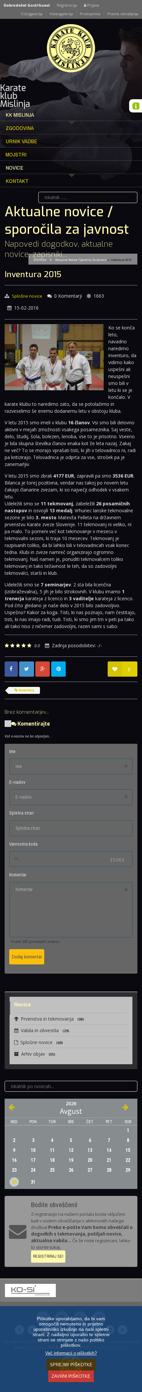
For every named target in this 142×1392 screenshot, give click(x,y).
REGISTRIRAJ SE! (48, 1256)
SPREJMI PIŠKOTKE (71, 1364)
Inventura (26, 690)
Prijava (92, 5)
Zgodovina (20, 128)
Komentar (17, 875)
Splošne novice (27, 296)
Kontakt (17, 181)
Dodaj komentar (27, 956)
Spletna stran (21, 813)
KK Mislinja (20, 114)
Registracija (67, 5)
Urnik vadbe (21, 141)
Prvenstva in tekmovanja (52, 1019)
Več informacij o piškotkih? (71, 1353)
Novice (14, 167)
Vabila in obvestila (45, 1030)
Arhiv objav (38, 1054)
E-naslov (17, 782)
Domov (40, 259)
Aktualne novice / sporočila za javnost (80, 260)
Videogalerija (61, 13)
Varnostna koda (23, 844)
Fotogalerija (32, 13)
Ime (12, 751)
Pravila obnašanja (122, 13)
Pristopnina (90, 13)
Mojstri (16, 154)
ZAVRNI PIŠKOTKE (71, 1376)
